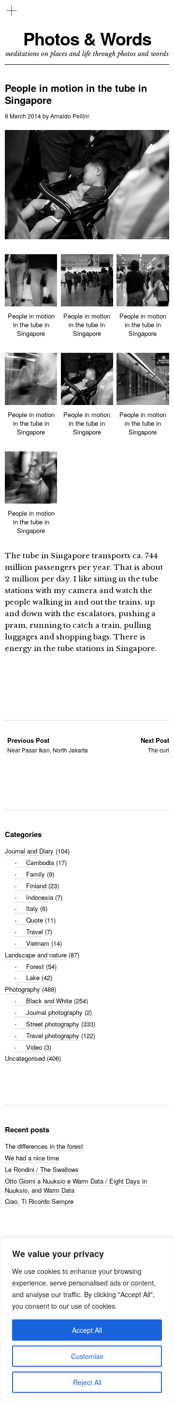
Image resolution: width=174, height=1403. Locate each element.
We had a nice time (32, 1157)
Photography (22, 989)
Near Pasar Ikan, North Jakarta (47, 745)
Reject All (87, 1382)
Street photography (52, 1023)
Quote (34, 920)
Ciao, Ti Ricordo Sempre (39, 1201)
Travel (34, 931)
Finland (36, 885)
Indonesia (39, 897)
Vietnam (37, 943)
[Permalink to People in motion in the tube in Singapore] (87, 236)
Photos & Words (87, 38)
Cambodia (40, 862)
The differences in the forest (44, 1146)
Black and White (49, 1000)
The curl (155, 745)
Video (34, 1047)
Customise (87, 1356)
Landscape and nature (36, 954)
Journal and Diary (29, 850)
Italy (32, 908)
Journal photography (54, 1012)
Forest (35, 966)
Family (35, 874)
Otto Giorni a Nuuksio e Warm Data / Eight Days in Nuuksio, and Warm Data (76, 1185)
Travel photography (52, 1035)
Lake (33, 977)
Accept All (87, 1330)
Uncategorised (25, 1058)
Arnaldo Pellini (69, 116)
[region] (87, 1320)
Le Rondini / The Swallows (42, 1169)
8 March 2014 (23, 116)
